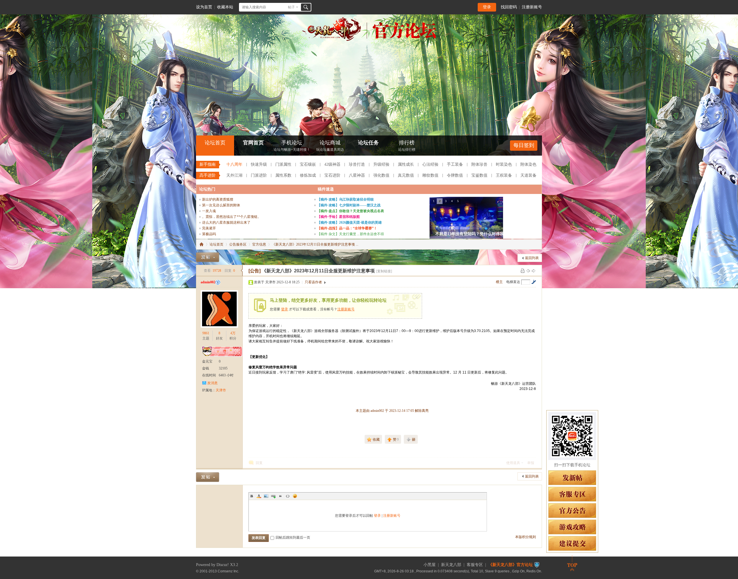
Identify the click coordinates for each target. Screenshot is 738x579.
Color (259, 496)
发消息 (212, 383)
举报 (530, 463)
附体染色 (528, 164)
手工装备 (455, 164)
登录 (487, 7)
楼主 (499, 282)
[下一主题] (533, 271)
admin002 (208, 282)
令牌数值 (455, 175)
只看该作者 (313, 282)
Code (288, 496)
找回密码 (509, 7)
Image (266, 496)
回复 (259, 463)
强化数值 (381, 175)
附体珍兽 (479, 164)
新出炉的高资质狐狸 (217, 199)
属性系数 (283, 175)
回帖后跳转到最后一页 (293, 537)
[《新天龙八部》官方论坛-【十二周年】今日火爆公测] (369, 40)
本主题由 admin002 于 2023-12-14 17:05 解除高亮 (392, 411)
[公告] (254, 270)
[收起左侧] (242, 270)
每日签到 (523, 145)
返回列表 (532, 258)
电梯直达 (513, 282)
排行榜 (406, 146)
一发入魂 (209, 211)
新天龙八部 (451, 565)
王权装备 (504, 175)
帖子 (291, 7)
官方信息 (259, 244)
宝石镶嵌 (308, 164)
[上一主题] (528, 271)
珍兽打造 (357, 164)
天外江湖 (234, 175)
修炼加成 (308, 175)
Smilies (295, 496)
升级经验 (381, 164)
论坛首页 (215, 143)
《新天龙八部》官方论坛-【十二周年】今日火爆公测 (201, 244)
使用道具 (513, 463)
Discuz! (222, 565)
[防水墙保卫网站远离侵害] (537, 565)
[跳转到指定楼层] (533, 282)
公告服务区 (237, 244)
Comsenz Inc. (228, 571)
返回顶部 (572, 563)
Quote (280, 496)
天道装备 (528, 175)
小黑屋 (429, 565)
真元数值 (406, 175)
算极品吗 (209, 234)
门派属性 (283, 164)
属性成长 (406, 164)
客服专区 (475, 565)
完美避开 (209, 228)
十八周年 (234, 164)
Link (273, 496)
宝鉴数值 (479, 175)
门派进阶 (259, 175)
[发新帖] (207, 257)
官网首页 (253, 143)
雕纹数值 (430, 175)
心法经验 (430, 164)
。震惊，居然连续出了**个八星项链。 (231, 217)
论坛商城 (330, 146)
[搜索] (306, 7)
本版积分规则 (525, 537)
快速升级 (259, 164)
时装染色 (504, 164)
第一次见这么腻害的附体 (221, 205)
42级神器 (332, 164)
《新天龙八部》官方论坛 (510, 565)
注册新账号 (532, 7)
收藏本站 (225, 7)
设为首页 (204, 7)
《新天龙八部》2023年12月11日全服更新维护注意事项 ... (315, 244)
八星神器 (357, 175)
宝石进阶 (332, 175)
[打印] (522, 271)
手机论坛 (292, 146)
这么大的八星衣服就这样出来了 (226, 222)
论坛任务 (368, 143)
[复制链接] (384, 271)
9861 (205, 333)
